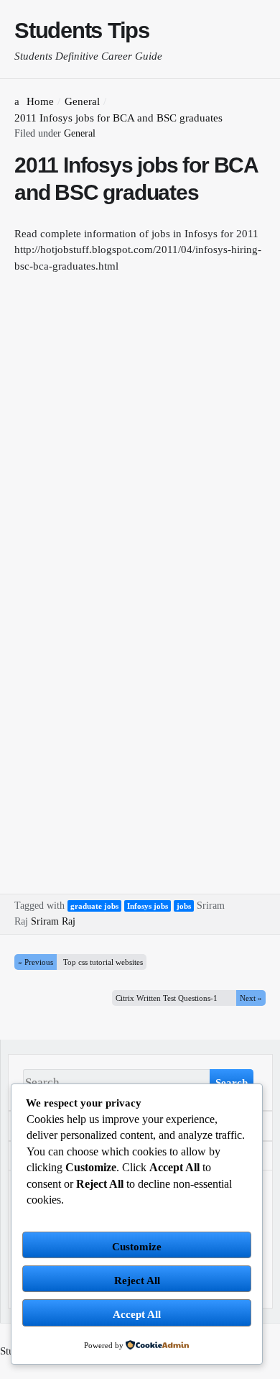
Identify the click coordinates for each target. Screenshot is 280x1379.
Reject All (137, 1280)
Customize (137, 1246)
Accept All (137, 1314)
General (79, 133)
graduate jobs (94, 906)
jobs (184, 906)
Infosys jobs (147, 906)
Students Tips (81, 30)
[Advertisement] (140, 433)
